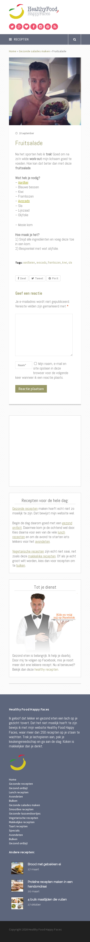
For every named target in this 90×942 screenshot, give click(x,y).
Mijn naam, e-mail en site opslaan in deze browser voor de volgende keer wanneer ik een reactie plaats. (41, 370)
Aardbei (23, 182)
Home (12, 51)
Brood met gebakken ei (44, 864)
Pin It (55, 278)
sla (70, 262)
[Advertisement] (45, 451)
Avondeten (16, 796)
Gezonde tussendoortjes (25, 813)
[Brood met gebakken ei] (18, 868)
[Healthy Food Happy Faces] (45, 11)
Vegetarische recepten (28, 551)
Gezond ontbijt (18, 788)
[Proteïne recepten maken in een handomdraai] (18, 886)
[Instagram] (40, 26)
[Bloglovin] (26, 26)
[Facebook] (33, 26)
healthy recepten (46, 669)
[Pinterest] (48, 26)
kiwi (64, 262)
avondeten (42, 541)
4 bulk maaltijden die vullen (47, 899)
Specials (14, 830)
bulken (20, 565)
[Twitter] (12, 26)
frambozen (54, 262)
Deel (23, 278)
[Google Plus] (19, 26)
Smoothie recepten (21, 809)
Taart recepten (18, 826)
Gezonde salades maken (34, 51)
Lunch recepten (18, 792)
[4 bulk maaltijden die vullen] (18, 903)
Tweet (39, 278)
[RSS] (55, 26)
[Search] (74, 39)
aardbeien (29, 262)
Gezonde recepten (25, 508)
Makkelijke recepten (22, 822)
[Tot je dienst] (45, 623)
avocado (41, 262)
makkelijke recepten (42, 556)
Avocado (24, 201)
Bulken (13, 801)
